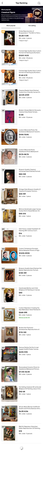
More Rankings (36, 9)
